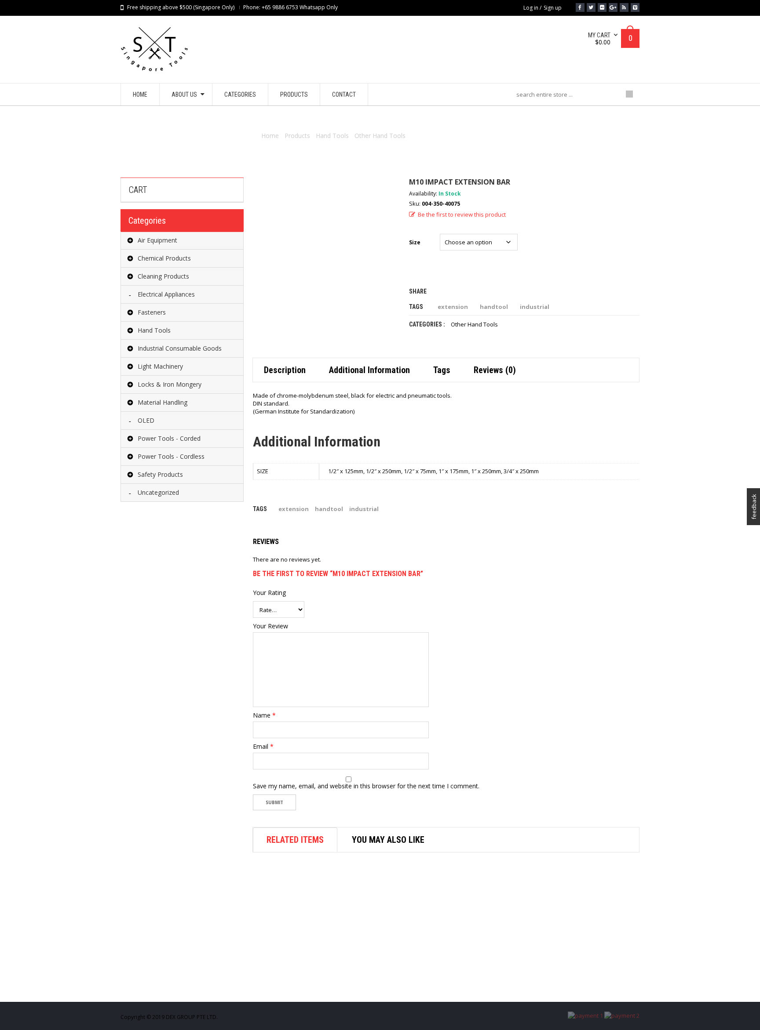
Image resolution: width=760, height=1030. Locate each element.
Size (414, 242)
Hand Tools (332, 135)
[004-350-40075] (324, 249)
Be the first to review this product (462, 214)
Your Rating (269, 593)
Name (264, 715)
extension (453, 307)
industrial (534, 307)
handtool (494, 307)
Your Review (270, 626)
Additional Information (369, 370)
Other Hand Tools (380, 135)
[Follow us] (591, 7)
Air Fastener (404, 987)
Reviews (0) (495, 370)
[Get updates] (624, 7)
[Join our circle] (613, 7)
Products (297, 135)
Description (285, 370)
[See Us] (602, 7)
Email (263, 747)
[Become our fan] (580, 7)
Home (270, 135)
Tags (441, 370)
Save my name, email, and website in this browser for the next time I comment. (366, 786)
